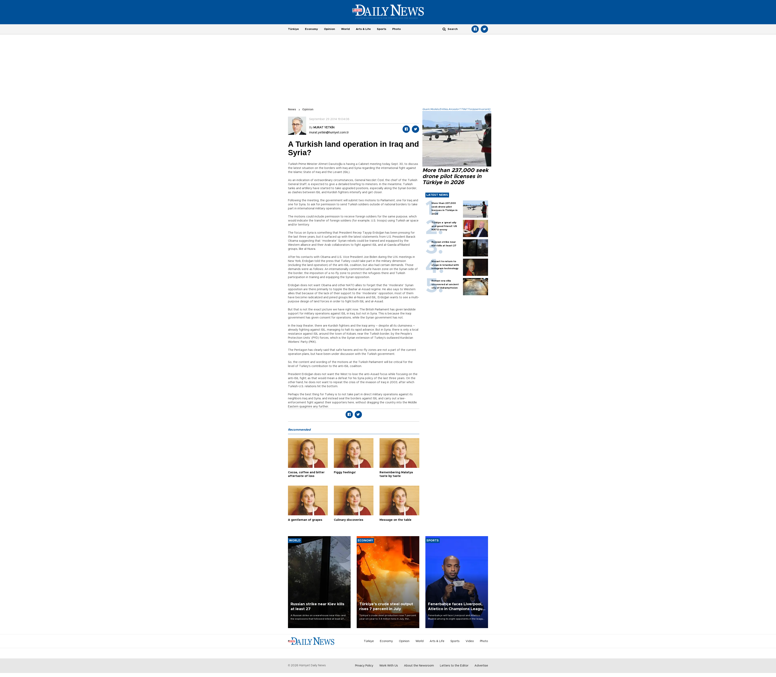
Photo (396, 29)
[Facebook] (475, 29)
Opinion (329, 29)
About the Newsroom (419, 665)
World (345, 29)
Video (470, 641)
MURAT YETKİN (323, 127)
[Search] (444, 29)
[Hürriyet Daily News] (388, 11)
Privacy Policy (364, 665)
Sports (381, 29)
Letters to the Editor (454, 665)
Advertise (481, 665)
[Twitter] (484, 29)
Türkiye (293, 29)
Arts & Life (363, 29)
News (292, 109)
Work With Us (388, 665)
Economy (311, 29)
